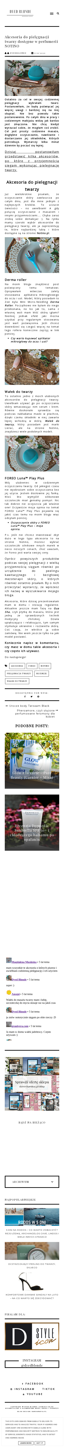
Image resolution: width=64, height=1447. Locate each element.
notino (45, 666)
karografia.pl (39, 1411)
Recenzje (41, 674)
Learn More (26, 1443)
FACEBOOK (34, 1383)
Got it (40, 1443)
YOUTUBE (35, 1394)
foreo (32, 666)
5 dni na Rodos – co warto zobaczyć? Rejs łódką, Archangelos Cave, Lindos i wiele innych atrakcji (32, 1233)
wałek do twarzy (17, 681)
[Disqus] (32, 908)
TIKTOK (48, 1389)
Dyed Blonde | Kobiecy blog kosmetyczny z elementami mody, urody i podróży (32, 1407)
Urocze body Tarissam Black (29, 705)
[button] (46, 7)
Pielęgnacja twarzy (19, 674)
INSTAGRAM (25, 1389)
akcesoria (17, 666)
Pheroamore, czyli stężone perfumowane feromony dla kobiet (35, 713)
